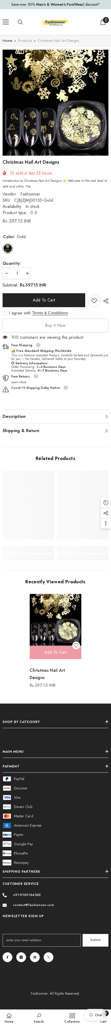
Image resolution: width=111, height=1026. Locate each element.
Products (25, 40)
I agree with (20, 313)
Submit (95, 939)
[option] (55, 4)
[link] (94, 300)
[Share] (104, 301)
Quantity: (12, 263)
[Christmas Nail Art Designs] (55, 620)
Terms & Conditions (50, 313)
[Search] (20, 22)
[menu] (6, 22)
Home (7, 40)
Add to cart (44, 300)
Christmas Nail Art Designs (47, 674)
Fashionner (30, 194)
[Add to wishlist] (76, 645)
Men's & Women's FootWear (59, 4)
